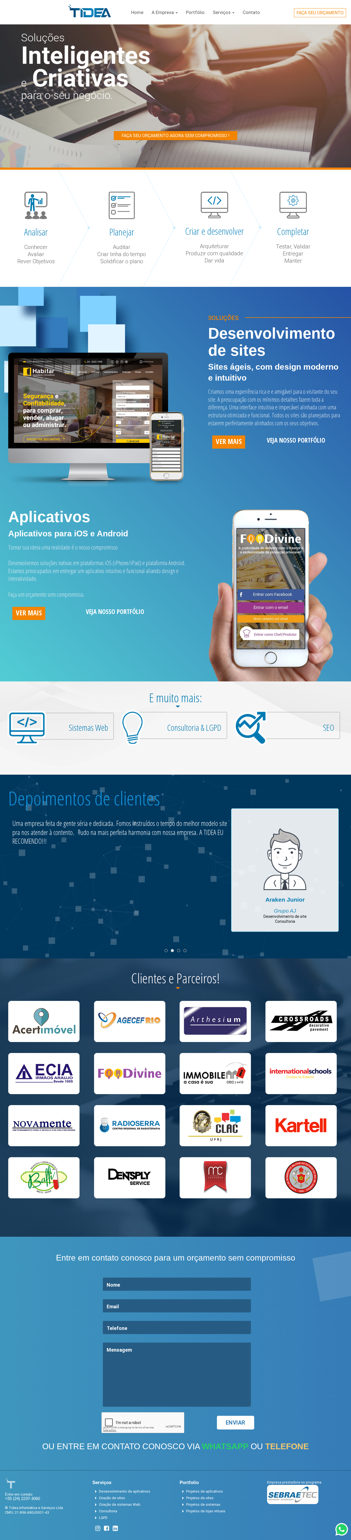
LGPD (99, 1517)
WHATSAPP (225, 1446)
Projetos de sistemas (200, 1504)
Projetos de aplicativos (201, 1491)
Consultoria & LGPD (194, 727)
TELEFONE (287, 1446)
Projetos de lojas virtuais (202, 1511)
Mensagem (119, 1350)
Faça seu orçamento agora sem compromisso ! (175, 135)
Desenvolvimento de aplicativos (121, 1491)
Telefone (117, 1328)
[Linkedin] (115, 1528)
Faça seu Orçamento (320, 12)
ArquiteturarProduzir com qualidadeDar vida (214, 253)
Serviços (222, 12)
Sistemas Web (88, 727)
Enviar (235, 1422)
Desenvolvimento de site (285, 909)
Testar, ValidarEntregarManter (293, 253)
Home (137, 12)
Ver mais (229, 441)
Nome (113, 1285)
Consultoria (285, 914)
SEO (328, 727)
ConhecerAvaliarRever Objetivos (36, 254)
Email (113, 1306)
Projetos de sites (197, 1498)
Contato (251, 12)
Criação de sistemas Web (116, 1504)
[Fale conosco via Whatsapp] (341, 1529)
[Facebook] (106, 1528)
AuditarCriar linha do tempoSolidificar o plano (121, 254)
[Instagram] (97, 1528)
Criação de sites (108, 1498)
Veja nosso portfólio (296, 440)
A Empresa (163, 12)
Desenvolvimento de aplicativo (285, 904)
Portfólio (195, 12)
